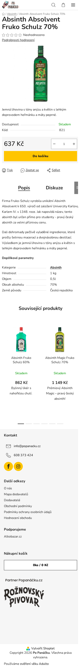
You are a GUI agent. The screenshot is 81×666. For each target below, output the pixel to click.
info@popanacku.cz (27, 446)
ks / (40, 565)
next (77, 347)
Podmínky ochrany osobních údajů (28, 512)
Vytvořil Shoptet (43, 648)
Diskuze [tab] (54, 188)
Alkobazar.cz (13, 536)
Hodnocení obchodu (18, 518)
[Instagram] (18, 466)
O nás (8, 488)
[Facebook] (8, 466)
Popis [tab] (24, 188)
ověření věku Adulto (34, 664)
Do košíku (40, 156)
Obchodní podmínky (18, 506)
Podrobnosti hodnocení (18, 40)
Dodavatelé (12, 500)
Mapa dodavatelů (16, 494)
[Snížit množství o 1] (54, 144)
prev (4, 347)
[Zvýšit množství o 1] (74, 144)
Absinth (56, 267)
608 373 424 (23, 455)
